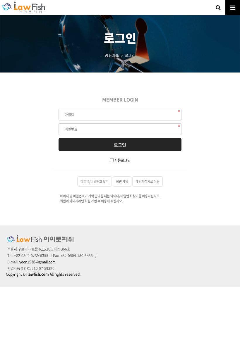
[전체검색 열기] (218, 7)
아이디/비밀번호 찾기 (94, 181)
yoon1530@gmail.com (37, 262)
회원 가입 (122, 181)
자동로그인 (122, 160)
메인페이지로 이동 (148, 181)
